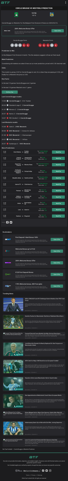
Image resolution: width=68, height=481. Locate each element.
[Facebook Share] (7, 222)
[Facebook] (43, 471)
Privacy (33, 475)
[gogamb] (32, 471)
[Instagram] (50, 471)
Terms (28, 475)
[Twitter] (47, 471)
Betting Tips (9, 92)
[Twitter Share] (11, 222)
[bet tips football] (5, 3)
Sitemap (39, 475)
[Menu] (65, 2)
